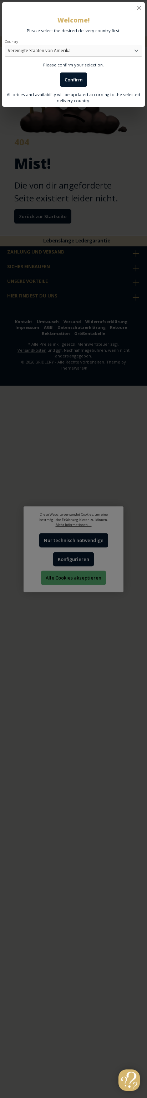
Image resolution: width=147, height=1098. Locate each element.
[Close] (139, 8)
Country (11, 41)
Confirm (73, 79)
